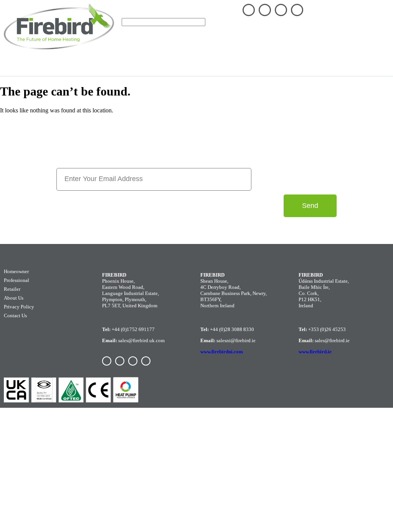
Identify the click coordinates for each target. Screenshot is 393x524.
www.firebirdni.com (221, 351)
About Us (13, 298)
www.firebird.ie (315, 351)
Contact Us (15, 315)
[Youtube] (297, 10)
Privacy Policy (19, 307)
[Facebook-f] (249, 10)
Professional (16, 280)
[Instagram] (265, 10)
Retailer (12, 289)
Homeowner (40, 65)
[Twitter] (281, 10)
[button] (379, 16)
